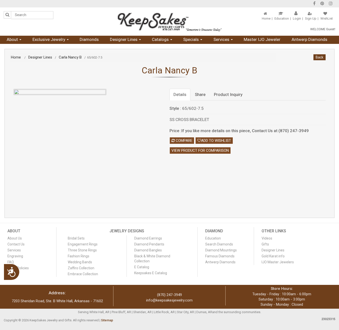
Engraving (15, 256)
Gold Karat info (273, 256)
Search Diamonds (219, 244)
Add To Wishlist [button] (216, 140)
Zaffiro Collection (81, 268)
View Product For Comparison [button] (200, 150)
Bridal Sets (76, 238)
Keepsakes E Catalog (150, 273)
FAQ (10, 262)
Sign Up (310, 18)
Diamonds (89, 39)
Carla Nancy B (70, 57)
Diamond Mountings (221, 250)
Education (281, 18)
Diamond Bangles (148, 250)
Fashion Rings (78, 256)
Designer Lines (124, 39)
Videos (267, 238)
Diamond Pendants (149, 244)
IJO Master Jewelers (278, 262)
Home (266, 18)
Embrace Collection (83, 274)
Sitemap (107, 320)
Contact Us (16, 244)
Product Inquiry (228, 94)
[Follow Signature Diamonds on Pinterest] (322, 4)
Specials (191, 39)
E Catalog (141, 267)
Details (179, 94)
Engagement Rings (83, 244)
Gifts (265, 244)
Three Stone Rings (82, 250)
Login (297, 18)
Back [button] (319, 57)
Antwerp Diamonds (309, 39)
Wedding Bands (80, 262)
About (13, 39)
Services (221, 39)
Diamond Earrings (148, 238)
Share (200, 94)
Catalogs (161, 39)
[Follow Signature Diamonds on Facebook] (314, 4)
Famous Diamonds (220, 256)
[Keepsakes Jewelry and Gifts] (169, 21)
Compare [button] (183, 140)
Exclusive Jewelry (49, 39)
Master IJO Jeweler (262, 39)
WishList (326, 18)
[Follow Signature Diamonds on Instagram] (331, 4)
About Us (14, 238)
